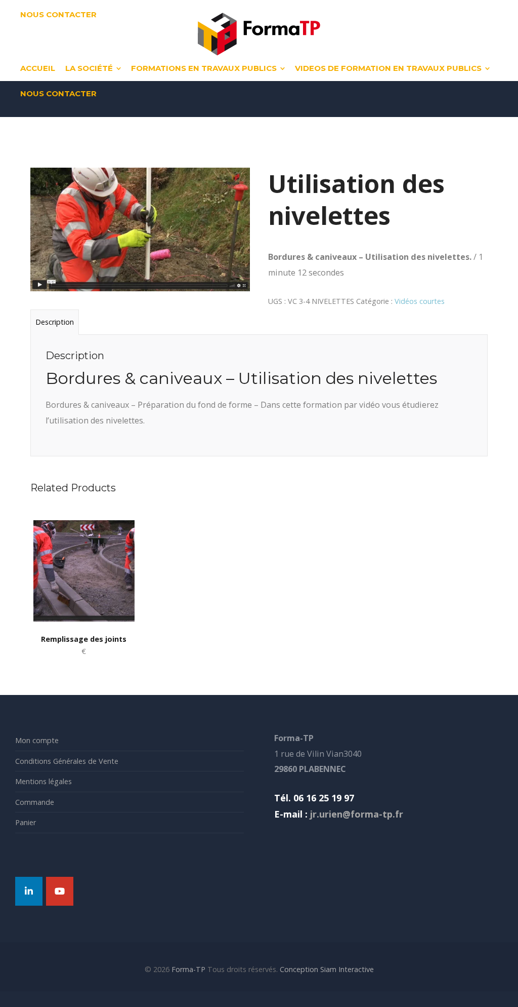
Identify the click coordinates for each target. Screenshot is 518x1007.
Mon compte (37, 740)
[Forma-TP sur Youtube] (59, 891)
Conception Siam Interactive (327, 969)
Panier (25, 822)
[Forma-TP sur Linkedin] (28, 891)
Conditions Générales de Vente (66, 761)
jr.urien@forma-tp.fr (355, 814)
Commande (34, 802)
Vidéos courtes (420, 301)
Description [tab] (54, 322)
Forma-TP (188, 969)
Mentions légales (43, 781)
